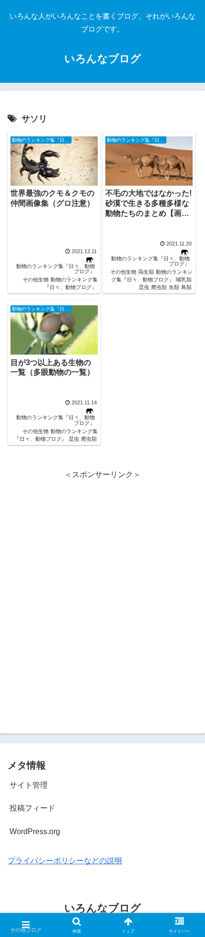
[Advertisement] (102, 588)
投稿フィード (32, 808)
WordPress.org (35, 831)
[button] (185, 686)
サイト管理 (29, 785)
